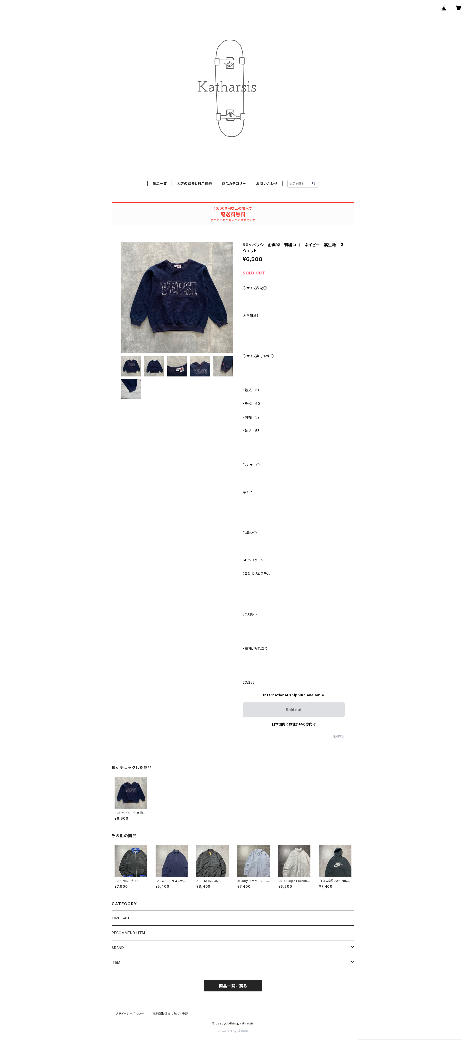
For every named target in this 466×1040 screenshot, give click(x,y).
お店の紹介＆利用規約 (194, 183)
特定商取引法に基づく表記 (170, 1013)
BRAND (118, 948)
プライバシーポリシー (130, 1013)
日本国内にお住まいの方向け (294, 724)
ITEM (116, 962)
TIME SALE (121, 918)
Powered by (227, 1031)
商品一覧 (159, 183)
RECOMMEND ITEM (128, 933)
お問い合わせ (266, 183)
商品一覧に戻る (233, 985)
